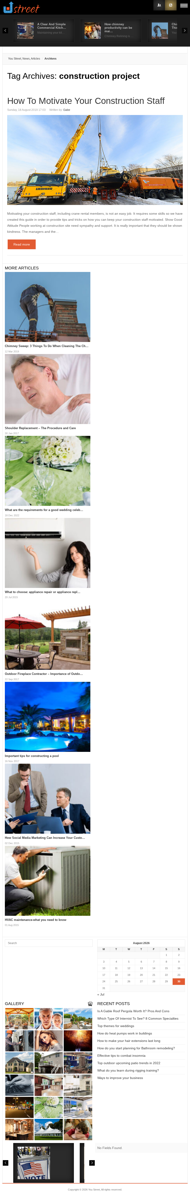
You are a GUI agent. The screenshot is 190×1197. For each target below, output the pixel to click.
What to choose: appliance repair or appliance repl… (42, 592)
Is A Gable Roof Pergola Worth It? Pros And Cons (133, 1011)
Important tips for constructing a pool (32, 756)
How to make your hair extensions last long (128, 1041)
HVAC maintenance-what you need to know (35, 920)
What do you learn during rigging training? (128, 1070)
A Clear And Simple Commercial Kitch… (51, 25)
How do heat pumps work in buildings (124, 1033)
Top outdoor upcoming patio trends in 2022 (128, 1063)
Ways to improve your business (120, 1078)
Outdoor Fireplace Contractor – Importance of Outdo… (44, 674)
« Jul (100, 994)
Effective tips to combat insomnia (121, 1055)
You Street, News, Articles (24, 58)
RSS (171, 5)
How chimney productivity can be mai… (118, 27)
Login (159, 5)
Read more (21, 244)
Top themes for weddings (115, 1026)
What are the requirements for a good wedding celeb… (44, 510)
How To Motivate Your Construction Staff (86, 101)
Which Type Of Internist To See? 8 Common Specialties (137, 1018)
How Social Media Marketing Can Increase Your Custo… (45, 837)
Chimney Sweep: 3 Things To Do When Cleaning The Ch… (47, 346)
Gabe (66, 110)
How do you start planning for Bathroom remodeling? (136, 1048)
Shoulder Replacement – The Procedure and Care (40, 428)
